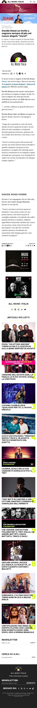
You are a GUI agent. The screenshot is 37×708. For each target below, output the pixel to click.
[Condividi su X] (17, 73)
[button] (22, 73)
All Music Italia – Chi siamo (8, 693)
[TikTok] (33, 688)
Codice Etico (23, 693)
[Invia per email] (25, 73)
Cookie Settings (26, 693)
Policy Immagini (18, 693)
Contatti (17, 693)
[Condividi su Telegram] (20, 73)
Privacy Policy (30, 693)
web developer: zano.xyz (18, 696)
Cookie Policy (10, 693)
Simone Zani (6, 71)
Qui (25, 87)
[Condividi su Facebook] (14, 73)
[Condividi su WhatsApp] (11, 73)
